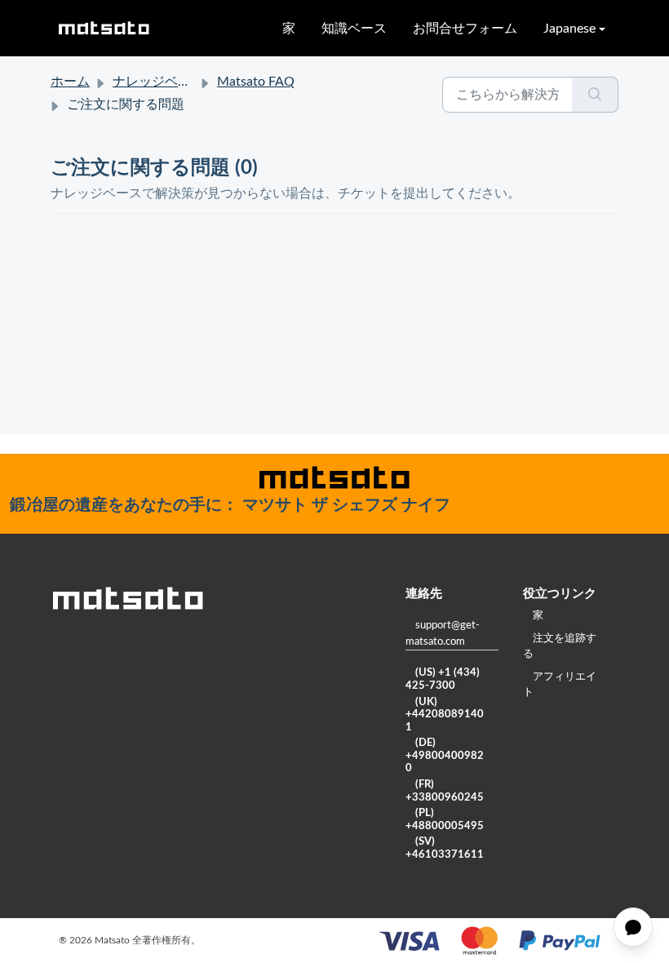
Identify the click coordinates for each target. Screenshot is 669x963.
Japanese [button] (569, 28)
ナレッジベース (158, 81)
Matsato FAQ (256, 81)
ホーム (70, 81)
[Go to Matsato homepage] (104, 28)
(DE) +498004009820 (444, 756)
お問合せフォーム (465, 28)
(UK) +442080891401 (444, 715)
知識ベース (354, 28)
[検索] (595, 95)
